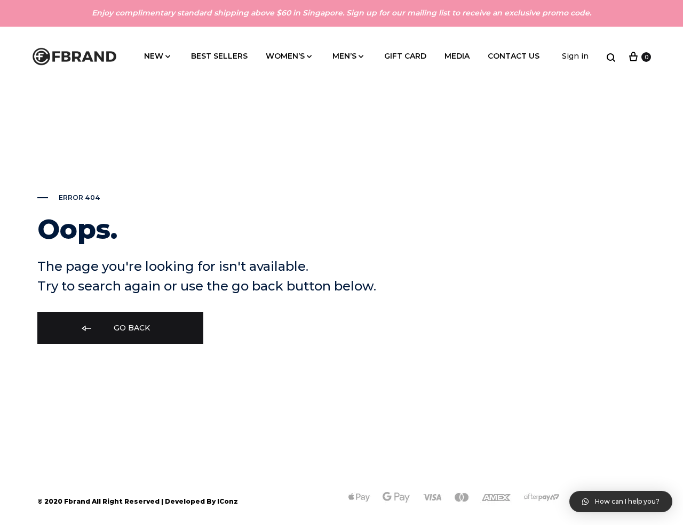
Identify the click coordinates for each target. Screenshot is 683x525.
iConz (227, 501)
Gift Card (405, 56)
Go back (131, 328)
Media (457, 56)
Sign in (575, 56)
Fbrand (77, 501)
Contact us (513, 56)
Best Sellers (219, 56)
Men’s (344, 56)
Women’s (285, 56)
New (153, 56)
